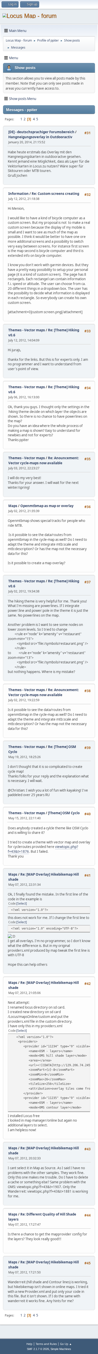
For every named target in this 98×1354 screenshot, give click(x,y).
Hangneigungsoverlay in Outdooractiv (40, 137)
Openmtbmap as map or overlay (47, 506)
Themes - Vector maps (26, 330)
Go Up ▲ (66, 1344)
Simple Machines (61, 1348)
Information (18, 193)
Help (29, 1344)
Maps (12, 506)
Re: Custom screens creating (55, 193)
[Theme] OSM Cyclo (64, 813)
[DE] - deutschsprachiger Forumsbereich (41, 132)
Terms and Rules (46, 1344)
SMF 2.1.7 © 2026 (38, 1348)
